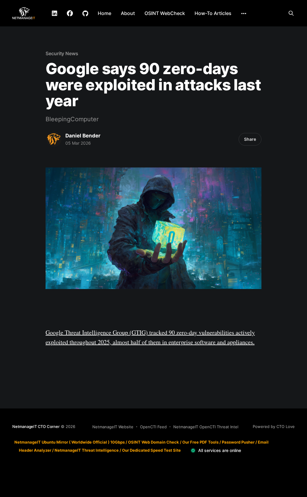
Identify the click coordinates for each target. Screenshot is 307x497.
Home (104, 13)
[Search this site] (291, 13)
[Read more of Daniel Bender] (54, 139)
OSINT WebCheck (165, 13)
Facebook (70, 13)
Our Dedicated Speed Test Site (151, 450)
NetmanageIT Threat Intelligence (87, 450)
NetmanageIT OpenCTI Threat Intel (205, 426)
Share (250, 139)
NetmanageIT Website (112, 426)
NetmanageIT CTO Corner (36, 426)
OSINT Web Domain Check (153, 442)
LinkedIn (54, 13)
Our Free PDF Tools (200, 442)
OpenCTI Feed (153, 426)
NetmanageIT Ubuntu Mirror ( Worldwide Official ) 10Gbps (69, 442)
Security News (62, 53)
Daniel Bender (82, 136)
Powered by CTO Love (274, 426)
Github (85, 13)
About (128, 13)
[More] (243, 13)
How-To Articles (213, 13)
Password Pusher (238, 442)
